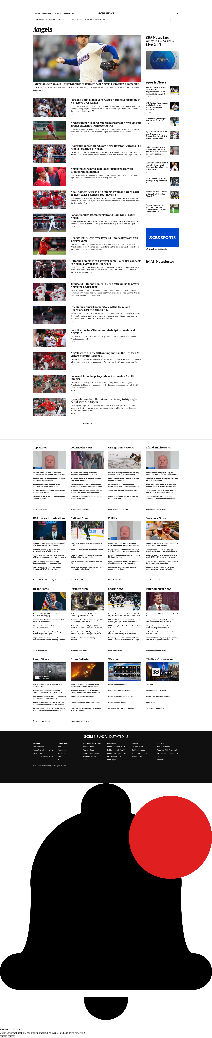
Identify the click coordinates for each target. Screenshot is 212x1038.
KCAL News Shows (92, 19)
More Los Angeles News (80, 509)
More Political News (116, 580)
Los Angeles (39, 19)
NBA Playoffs (38, 753)
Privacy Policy (137, 747)
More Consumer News (154, 580)
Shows (66, 13)
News (51, 19)
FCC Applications (114, 756)
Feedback (160, 759)
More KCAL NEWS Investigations (46, 580)
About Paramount (163, 747)
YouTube (61, 747)
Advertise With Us (89, 756)
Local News (47, 13)
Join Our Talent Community (167, 753)
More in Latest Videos (41, 721)
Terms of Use (137, 756)
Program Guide (88, 750)
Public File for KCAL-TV (116, 750)
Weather (61, 19)
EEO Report (111, 759)
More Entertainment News (156, 650)
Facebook (61, 750)
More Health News (40, 650)
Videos (79, 19)
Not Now (3, 1036)
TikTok (60, 756)
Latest (36, 13)
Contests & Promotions (91, 753)
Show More (86, 423)
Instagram (61, 753)
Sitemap (86, 759)
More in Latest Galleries (80, 721)
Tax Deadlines (38, 747)
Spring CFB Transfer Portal (43, 756)
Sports (70, 19)
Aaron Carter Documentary (43, 750)
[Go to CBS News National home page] (106, 13)
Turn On (11, 1036)
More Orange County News (118, 509)
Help (158, 756)
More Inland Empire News (156, 509)
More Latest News (40, 509)
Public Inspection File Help (117, 753)
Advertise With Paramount (167, 750)
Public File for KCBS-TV (116, 747)
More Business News (79, 650)
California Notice (138, 750)
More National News (79, 580)
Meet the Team (88, 747)
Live (58, 13)
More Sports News (115, 650)
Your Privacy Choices (140, 753)
